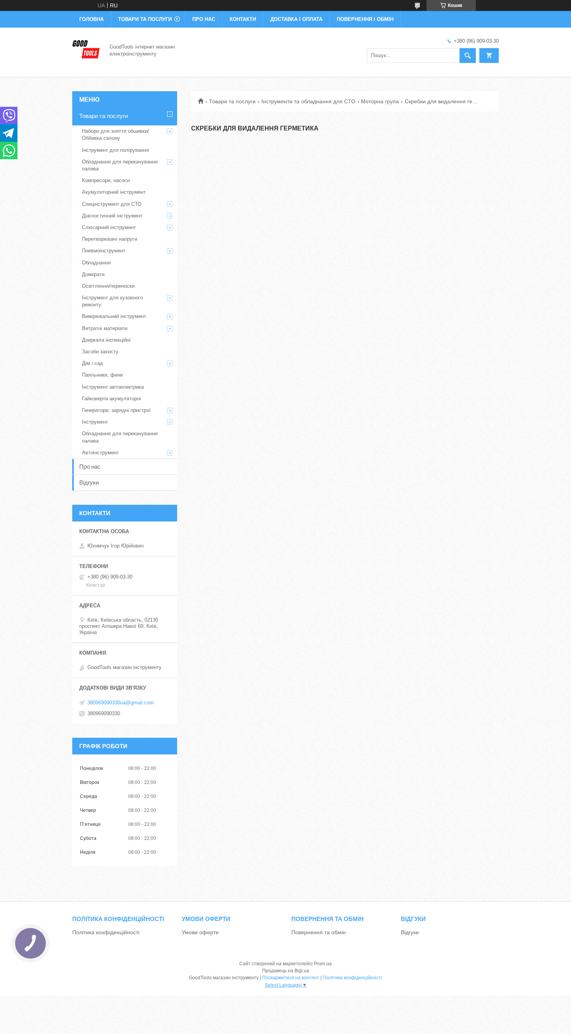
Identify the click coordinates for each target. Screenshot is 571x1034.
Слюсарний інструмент (109, 227)
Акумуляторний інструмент (114, 192)
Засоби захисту (100, 352)
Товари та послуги (145, 19)
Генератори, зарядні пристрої (116, 410)
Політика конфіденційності (105, 932)
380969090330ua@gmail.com (120, 703)
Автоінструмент (100, 452)
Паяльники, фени (102, 375)
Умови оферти (200, 932)
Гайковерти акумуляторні (111, 398)
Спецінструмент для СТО (111, 204)
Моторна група (380, 101)
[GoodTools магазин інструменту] (86, 50)
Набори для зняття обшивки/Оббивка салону (115, 134)
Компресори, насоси (106, 180)
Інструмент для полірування (115, 150)
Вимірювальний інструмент (114, 316)
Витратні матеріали (104, 328)
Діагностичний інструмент (112, 216)
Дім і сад (92, 363)
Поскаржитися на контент (290, 977)
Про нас (203, 19)
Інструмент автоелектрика (113, 387)
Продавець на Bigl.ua (285, 970)
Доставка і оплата (296, 19)
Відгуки (89, 482)
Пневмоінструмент (103, 251)
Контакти (243, 19)
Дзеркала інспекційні (106, 340)
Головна (91, 19)
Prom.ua (323, 963)
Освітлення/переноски (108, 286)
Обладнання (96, 263)
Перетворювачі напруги (109, 239)
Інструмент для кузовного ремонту (112, 301)
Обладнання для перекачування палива (120, 165)
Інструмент (95, 422)
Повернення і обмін (365, 19)
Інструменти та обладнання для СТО (308, 101)
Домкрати (93, 274)
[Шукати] (468, 55)
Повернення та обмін (318, 932)
